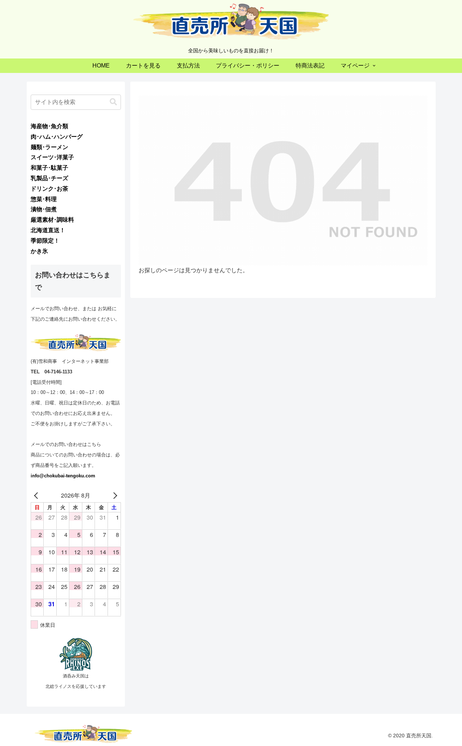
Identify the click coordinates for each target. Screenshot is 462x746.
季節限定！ (45, 241)
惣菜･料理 (44, 199)
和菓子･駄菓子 (49, 168)
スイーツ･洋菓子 (52, 157)
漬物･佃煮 (44, 209)
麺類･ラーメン (49, 147)
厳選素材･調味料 (52, 220)
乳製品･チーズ (49, 178)
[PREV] (37, 495)
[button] (113, 102)
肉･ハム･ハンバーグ (57, 137)
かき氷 (39, 251)
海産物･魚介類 (49, 126)
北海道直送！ (48, 230)
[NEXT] (114, 495)
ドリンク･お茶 (49, 189)
